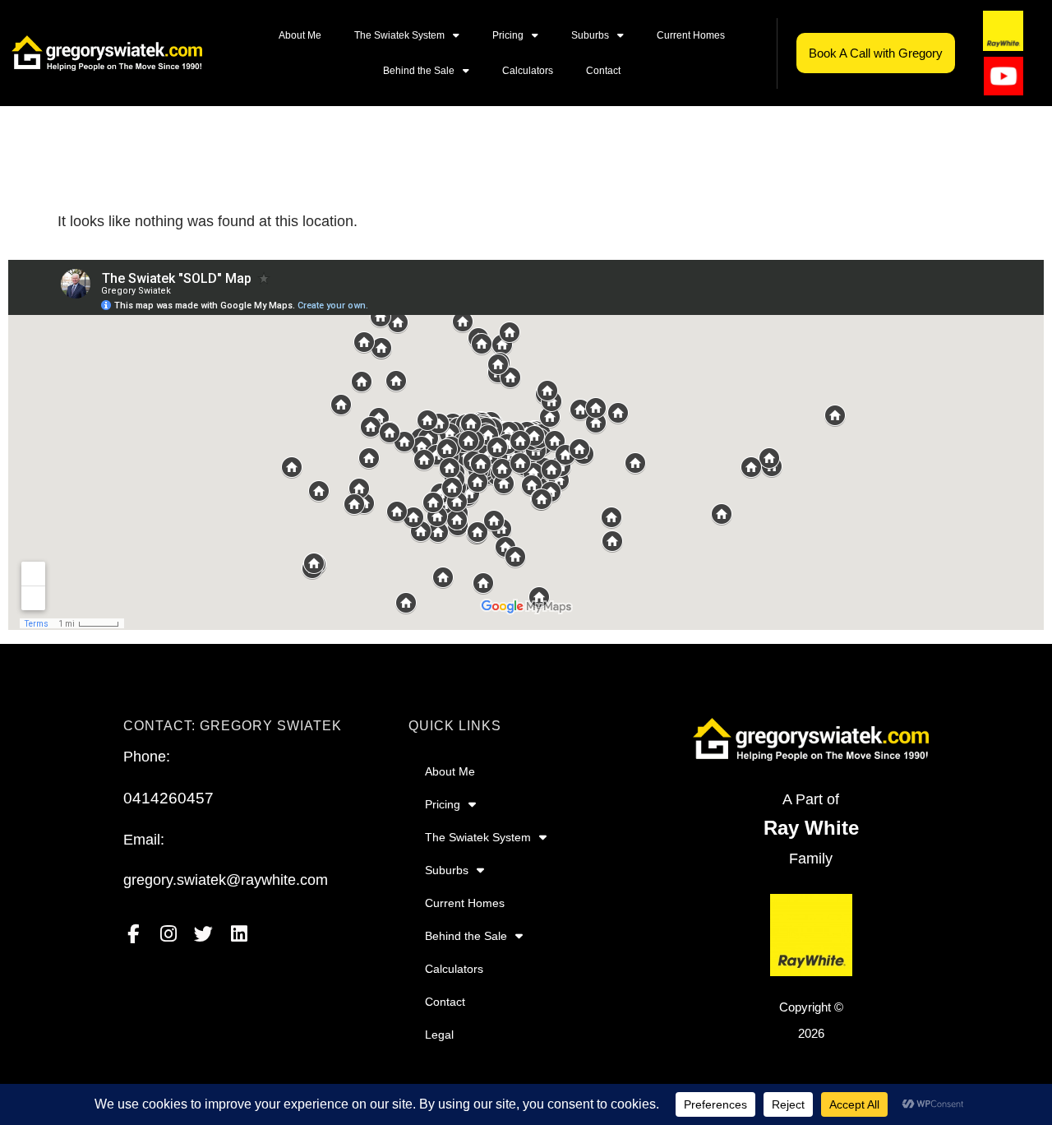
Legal (439, 1034)
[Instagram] (168, 933)
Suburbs (590, 35)
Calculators (527, 70)
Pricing (508, 35)
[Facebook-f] (132, 933)
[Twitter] (203, 933)
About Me (300, 35)
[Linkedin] (238, 933)
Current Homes (691, 35)
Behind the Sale (418, 70)
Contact (603, 70)
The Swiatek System (399, 35)
